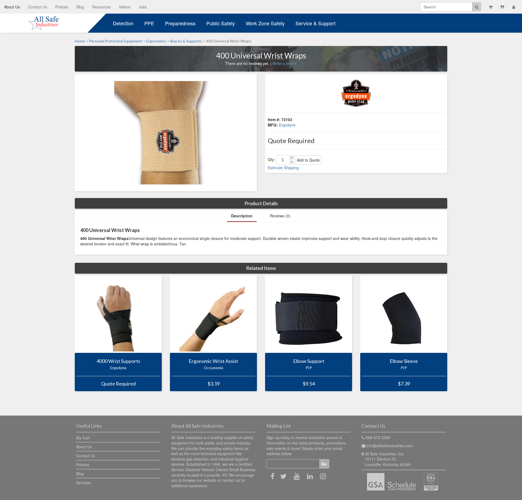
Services (83, 482)
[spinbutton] (282, 160)
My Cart (83, 437)
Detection (123, 23)
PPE (149, 23)
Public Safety (220, 23)
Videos (124, 7)
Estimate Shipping (283, 167)
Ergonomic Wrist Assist (213, 361)
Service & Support (315, 23)
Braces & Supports (186, 41)
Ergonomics (156, 41)
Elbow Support (308, 361)
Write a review (284, 63)
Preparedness (180, 23)
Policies (61, 7)
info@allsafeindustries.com (389, 445)
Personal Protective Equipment (115, 41)
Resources (101, 7)
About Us (12, 7)
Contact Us (37, 7)
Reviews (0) (280, 215)
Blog (80, 7)
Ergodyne (287, 125)
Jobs (143, 7)
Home (80, 41)
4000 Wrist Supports (118, 361)
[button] (291, 157)
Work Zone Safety (265, 23)
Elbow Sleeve (404, 361)
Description (242, 215)
